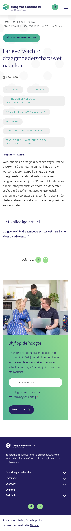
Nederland (13, 121)
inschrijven (19, 409)
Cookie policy (34, 520)
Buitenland (13, 89)
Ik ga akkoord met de (27, 395)
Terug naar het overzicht (14, 155)
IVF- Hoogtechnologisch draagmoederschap (21, 101)
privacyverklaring (25, 397)
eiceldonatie (38, 89)
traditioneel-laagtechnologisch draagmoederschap (27, 142)
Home (6, 22)
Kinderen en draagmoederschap (26, 112)
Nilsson (34, 525)
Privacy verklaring (14, 520)
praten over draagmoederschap (26, 131)
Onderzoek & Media (23, 22)
